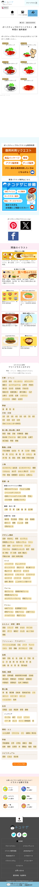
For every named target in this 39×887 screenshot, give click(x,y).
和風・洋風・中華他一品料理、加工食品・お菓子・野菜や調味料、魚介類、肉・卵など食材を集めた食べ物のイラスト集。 (19, 281)
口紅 (19, 645)
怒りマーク (17, 571)
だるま (9, 756)
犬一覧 (5, 458)
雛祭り (5, 385)
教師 (8, 746)
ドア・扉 (7, 721)
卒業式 (31, 385)
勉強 (29, 746)
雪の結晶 (24, 665)
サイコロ (29, 627)
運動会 (24, 746)
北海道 (31, 675)
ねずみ (14, 450)
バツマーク (17, 578)
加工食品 (5, 441)
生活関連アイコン (21, 608)
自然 (4, 655)
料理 (4, 433)
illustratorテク (10, 856)
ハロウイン (23, 395)
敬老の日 (5, 392)
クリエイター (28, 860)
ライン (30, 542)
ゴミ (22, 733)
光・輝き (5, 553)
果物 (16, 441)
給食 (4, 746)
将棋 (16, 627)
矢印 (4, 545)
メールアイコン (10, 615)
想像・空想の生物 (28, 458)
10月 (8, 420)
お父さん (22, 475)
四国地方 (13, 682)
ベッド (19, 717)
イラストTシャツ (28, 846)
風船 (4, 634)
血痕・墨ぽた (22, 553)
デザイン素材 (7, 535)
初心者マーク (30, 567)
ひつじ (11, 454)
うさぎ (27, 450)
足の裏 (30, 509)
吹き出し (10, 538)
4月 (16, 416)
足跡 (4, 538)
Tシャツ (31, 645)
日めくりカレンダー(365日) (11, 423)
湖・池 (22, 662)
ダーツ (9, 631)
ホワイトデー (28, 381)
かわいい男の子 (23, 471)
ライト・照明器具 (24, 721)
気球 (14, 699)
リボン (5, 648)
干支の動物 (6, 450)
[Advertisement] (19, 115)
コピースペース (17, 545)
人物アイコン (30, 612)
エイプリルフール (14, 385)
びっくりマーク (10, 567)
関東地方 (13, 679)
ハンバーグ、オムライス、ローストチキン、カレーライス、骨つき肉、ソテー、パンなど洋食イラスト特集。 (19, 262)
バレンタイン (18, 381)
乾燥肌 (32, 519)
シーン (32, 471)
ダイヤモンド (23, 648)
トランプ (10, 627)
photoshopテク (28, 851)
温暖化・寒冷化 (31, 733)
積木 (4, 631)
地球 (4, 658)
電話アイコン (21, 615)
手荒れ (21, 519)
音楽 (4, 627)
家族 (8, 475)
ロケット (22, 696)
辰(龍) (33, 450)
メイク (24, 645)
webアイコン (9, 608)
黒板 (30, 743)
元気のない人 (9, 526)
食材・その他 (22, 437)
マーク (6, 560)
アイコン (7, 605)
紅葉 (16, 395)
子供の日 (25, 388)
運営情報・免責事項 (19, 875)
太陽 (20, 658)
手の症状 (14, 519)
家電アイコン (9, 612)
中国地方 (5, 682)
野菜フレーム (27, 598)
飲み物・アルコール (9, 437)
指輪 (15, 648)
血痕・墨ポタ (9, 581)
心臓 (17, 509)
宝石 (10, 648)
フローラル (6, 549)
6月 (25, 416)
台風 (4, 665)
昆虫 (13, 458)
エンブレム (23, 538)
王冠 (30, 648)
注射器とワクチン (19, 499)
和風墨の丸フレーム (11, 595)
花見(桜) (17, 388)
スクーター (14, 696)
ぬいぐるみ (30, 631)
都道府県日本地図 (21, 675)
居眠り (24, 743)
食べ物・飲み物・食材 (11, 430)
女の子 (14, 471)
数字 (27, 549)
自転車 (18, 692)
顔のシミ (7, 523)
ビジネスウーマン (25, 468)
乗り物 (5, 689)
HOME (12, 14)
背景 (16, 538)
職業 (34, 468)
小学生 (18, 743)
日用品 (5, 709)
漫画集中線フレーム (21, 591)
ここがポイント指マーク (23, 581)
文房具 (14, 746)
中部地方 (21, 679)
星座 (4, 756)
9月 (4, 420)
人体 (6, 509)
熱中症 (7, 519)
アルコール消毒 (25, 489)
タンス (14, 721)
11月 (13, 420)
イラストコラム (10, 860)
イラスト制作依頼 (22, 15)
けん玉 (22, 631)
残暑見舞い (14, 392)
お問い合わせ (19, 870)
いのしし (29, 454)
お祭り (5, 395)
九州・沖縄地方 (23, 682)
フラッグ (27, 545)
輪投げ (16, 631)
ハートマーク (9, 564)
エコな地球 (6, 733)
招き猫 (16, 756)
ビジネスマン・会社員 (10, 468)
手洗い (30, 496)
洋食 (13, 433)
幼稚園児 (14, 475)
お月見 (11, 395)
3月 (12, 416)
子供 (4, 475)
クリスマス (6, 399)
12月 (18, 420)
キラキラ (26, 571)
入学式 (24, 385)
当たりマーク (9, 574)
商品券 (16, 709)
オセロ (22, 627)
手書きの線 (6, 556)
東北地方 (5, 679)
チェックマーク (20, 564)
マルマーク (26, 578)
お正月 (5, 381)
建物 (26, 709)
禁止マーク (8, 571)
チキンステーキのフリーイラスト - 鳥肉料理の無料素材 (28, 303)
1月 (4, 416)
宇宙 (29, 658)
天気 (8, 658)
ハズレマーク (19, 574)
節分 (10, 381)
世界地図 (10, 675)
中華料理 (20, 433)
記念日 (20, 399)
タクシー (5, 696)
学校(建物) (6, 743)
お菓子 (30, 437)
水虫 (26, 519)
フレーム (7, 588)
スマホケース (28, 856)
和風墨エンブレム (8, 542)
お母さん (29, 475)
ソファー (26, 717)
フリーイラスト (30, 3)
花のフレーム (9, 591)
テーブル (7, 717)
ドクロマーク (30, 574)
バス (33, 692)
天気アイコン (19, 612)
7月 (29, 416)
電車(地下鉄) (26, 692)
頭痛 (26, 523)
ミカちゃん (6, 471)
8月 (33, 416)
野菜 (11, 441)
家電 (21, 709)
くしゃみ (20, 523)
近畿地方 (29, 679)
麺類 (26, 433)
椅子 (13, 717)
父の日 (11, 388)
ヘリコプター (7, 699)
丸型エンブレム (21, 542)
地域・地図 (6, 672)
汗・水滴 (13, 553)
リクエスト (19, 865)
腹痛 (13, 523)
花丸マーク (20, 567)
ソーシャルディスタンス (13, 492)
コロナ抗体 (8, 499)
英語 (32, 549)
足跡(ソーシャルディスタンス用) (15, 496)
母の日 (5, 388)
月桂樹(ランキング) (18, 549)
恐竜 (18, 458)
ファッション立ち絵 (9, 645)
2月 (8, 416)
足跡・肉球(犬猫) (17, 556)
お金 (10, 709)
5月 (21, 416)
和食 (8, 433)
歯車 (8, 545)
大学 (12, 743)
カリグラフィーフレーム (13, 598)
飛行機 (11, 692)
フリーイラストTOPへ (19, 764)
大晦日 (14, 399)
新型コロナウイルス (11, 489)
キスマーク (8, 578)
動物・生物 (6, 447)
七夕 (30, 392)
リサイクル (15, 733)
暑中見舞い (23, 392)
